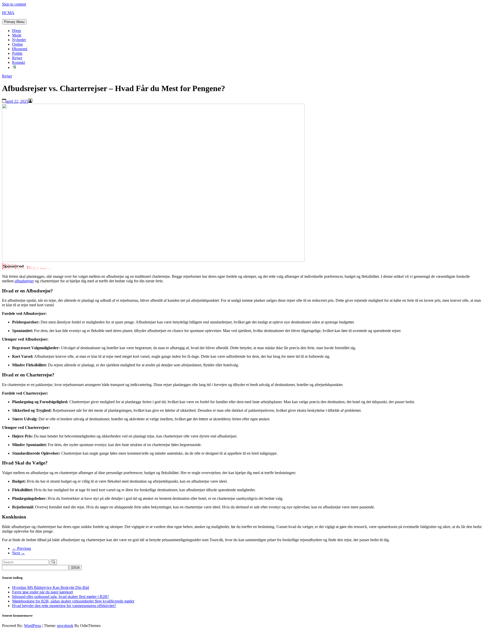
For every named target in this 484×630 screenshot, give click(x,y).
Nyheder (19, 40)
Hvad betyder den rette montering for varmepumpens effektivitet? (64, 606)
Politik (17, 53)
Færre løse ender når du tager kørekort (42, 592)
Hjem (16, 31)
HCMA (8, 13)
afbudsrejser (24, 281)
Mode (16, 35)
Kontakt (18, 62)
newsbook (65, 625)
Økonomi (19, 49)
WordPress (32, 625)
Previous (21, 548)
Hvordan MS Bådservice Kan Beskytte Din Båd (50, 587)
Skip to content (14, 4)
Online (17, 44)
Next (18, 553)
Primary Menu (14, 22)
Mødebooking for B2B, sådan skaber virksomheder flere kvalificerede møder (73, 601)
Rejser (17, 58)
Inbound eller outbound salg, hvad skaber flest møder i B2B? (60, 596)
